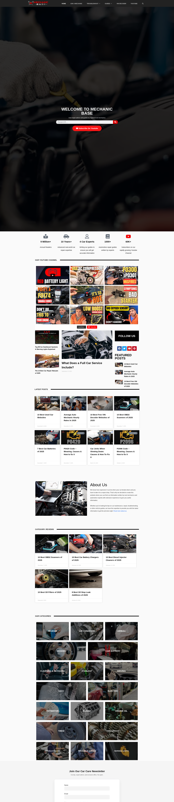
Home (64, 3)
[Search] (115, 122)
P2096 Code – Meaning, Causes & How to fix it (126, 451)
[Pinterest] (134, 348)
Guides (107, 3)
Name (66, 785)
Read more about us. (120, 511)
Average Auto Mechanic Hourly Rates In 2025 (130, 374)
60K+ (128, 241)
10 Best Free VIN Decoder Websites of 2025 (131, 383)
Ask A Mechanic (76, 3)
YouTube (134, 3)
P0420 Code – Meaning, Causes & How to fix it (73, 451)
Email (66, 794)
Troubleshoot (92, 3)
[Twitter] (124, 348)
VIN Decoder (121, 3)
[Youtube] (129, 348)
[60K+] (128, 236)
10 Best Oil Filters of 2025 (49, 592)
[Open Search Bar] (143, 3)
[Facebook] (119, 348)
